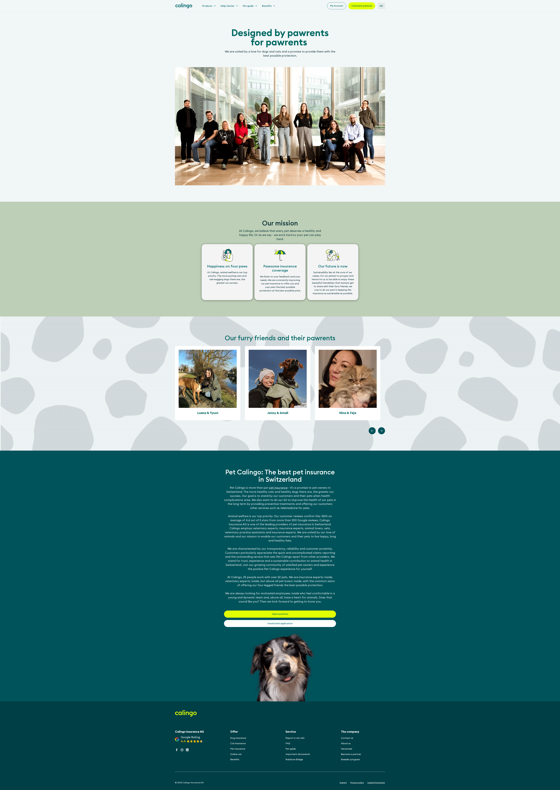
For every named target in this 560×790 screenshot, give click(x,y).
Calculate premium (361, 5)
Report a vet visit (295, 737)
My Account (336, 5)
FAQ (288, 743)
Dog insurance (238, 737)
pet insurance (278, 487)
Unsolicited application (280, 623)
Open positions (280, 614)
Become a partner (351, 754)
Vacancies (346, 748)
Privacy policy (357, 782)
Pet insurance (237, 748)
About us (346, 743)
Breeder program (350, 759)
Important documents (298, 754)
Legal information (376, 782)
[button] (208, 6)
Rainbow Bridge (294, 759)
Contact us (347, 737)
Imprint (343, 782)
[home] (183, 6)
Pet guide (291, 748)
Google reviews (308, 520)
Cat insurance (238, 743)
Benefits (234, 759)
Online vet (236, 754)
